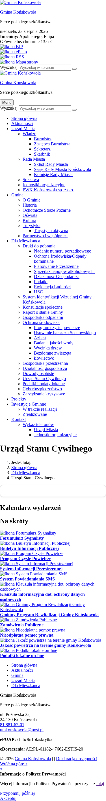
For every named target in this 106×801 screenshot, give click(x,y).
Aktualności (22, 123)
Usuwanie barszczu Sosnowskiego (65, 332)
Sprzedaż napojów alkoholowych (64, 271)
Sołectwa (31, 179)
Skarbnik (42, 154)
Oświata (30, 215)
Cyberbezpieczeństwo (42, 388)
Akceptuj (8, 798)
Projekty (18, 399)
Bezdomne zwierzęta (52, 353)
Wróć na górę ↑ (13, 763)
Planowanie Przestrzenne (56, 266)
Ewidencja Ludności (52, 286)
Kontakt (18, 419)
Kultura (29, 220)
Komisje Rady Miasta (53, 174)
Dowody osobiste (38, 373)
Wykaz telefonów (38, 424)
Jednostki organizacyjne (44, 184)
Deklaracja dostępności (76, 758)
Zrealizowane (35, 414)
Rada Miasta (34, 159)
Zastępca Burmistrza (52, 143)
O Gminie (31, 200)
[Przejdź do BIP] (53, 46)
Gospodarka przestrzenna (45, 363)
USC (38, 291)
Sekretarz (42, 149)
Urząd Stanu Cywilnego (44, 378)
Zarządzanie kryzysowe (44, 393)
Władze (29, 133)
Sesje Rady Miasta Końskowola (62, 169)
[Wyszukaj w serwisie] (74, 69)
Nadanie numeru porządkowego (62, 251)
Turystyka (31, 225)
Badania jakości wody (53, 342)
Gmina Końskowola (18, 12)
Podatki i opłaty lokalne (44, 383)
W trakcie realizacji (40, 409)
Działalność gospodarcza (45, 368)
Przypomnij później (17, 793)
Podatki (40, 281)
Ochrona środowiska (41, 322)
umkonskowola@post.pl (22, 729)
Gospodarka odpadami (43, 317)
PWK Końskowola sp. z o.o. (48, 189)
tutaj (100, 783)
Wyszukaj (9, 67)
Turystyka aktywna (51, 230)
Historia (30, 205)
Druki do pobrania (39, 245)
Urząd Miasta (23, 128)
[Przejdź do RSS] (53, 57)
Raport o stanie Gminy (43, 312)
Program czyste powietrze (57, 327)
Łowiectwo (44, 358)
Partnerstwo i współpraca (45, 235)
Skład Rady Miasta (51, 164)
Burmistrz (42, 138)
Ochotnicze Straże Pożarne (47, 210)
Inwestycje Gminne (28, 404)
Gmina (17, 194)
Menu (6, 102)
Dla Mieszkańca (25, 240)
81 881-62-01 (12, 724)
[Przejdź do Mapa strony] (53, 62)
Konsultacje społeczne (42, 307)
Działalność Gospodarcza (56, 276)
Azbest (40, 337)
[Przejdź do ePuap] (53, 51)
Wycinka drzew (48, 348)
